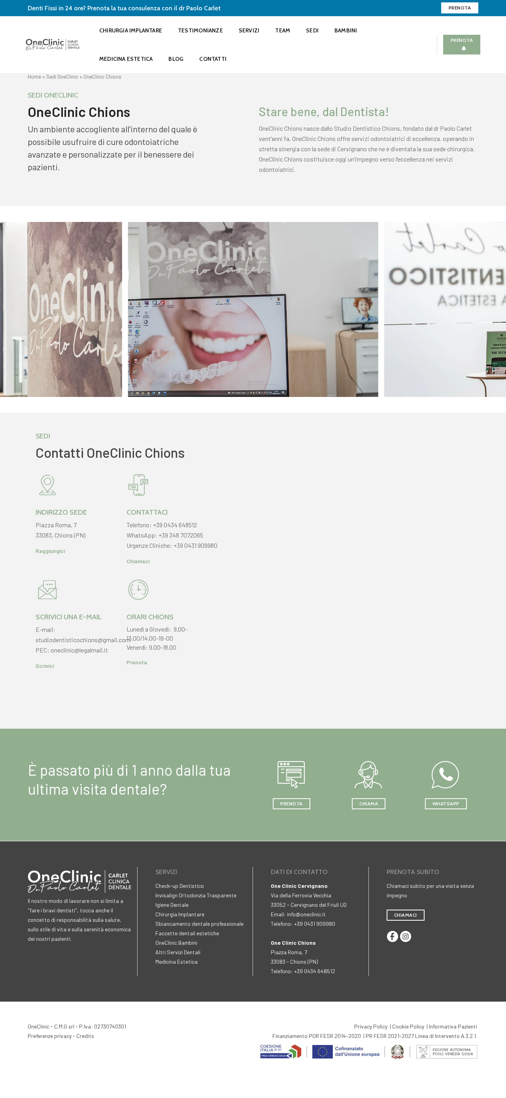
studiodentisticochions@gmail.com (83, 639)
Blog (175, 58)
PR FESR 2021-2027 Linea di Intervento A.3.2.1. (421, 1035)
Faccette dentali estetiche (187, 933)
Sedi (312, 30)
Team (282, 30)
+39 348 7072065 (181, 535)
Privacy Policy (370, 1026)
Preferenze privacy (50, 1035)
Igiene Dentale (172, 904)
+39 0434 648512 (175, 524)
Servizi (249, 30)
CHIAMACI (405, 915)
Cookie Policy (408, 1026)
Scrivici (45, 665)
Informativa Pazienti (453, 1026)
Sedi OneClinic (62, 76)
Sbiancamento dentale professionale (199, 923)
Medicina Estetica (126, 58)
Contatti (213, 58)
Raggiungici (50, 550)
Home (34, 76)
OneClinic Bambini (176, 942)
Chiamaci (137, 561)
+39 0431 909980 (195, 545)
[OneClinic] (52, 43)
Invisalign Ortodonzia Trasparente (195, 895)
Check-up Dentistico (179, 885)
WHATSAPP (445, 804)
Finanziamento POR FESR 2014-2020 (316, 1035)
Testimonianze (200, 30)
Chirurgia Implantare (130, 30)
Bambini (345, 30)
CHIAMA (368, 804)
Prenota (460, 8)
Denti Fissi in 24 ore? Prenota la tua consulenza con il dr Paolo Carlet (124, 8)
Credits (85, 1035)
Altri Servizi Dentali (177, 952)
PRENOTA (291, 804)
